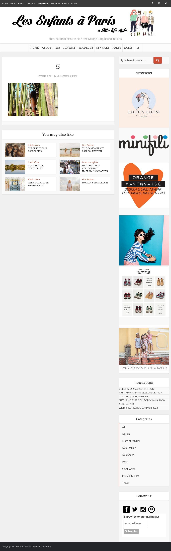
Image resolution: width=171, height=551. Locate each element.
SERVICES (55, 3)
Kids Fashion (34, 145)
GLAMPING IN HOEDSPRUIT (35, 167)
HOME (5, 3)
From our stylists (90, 162)
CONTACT (30, 3)
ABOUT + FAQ (17, 3)
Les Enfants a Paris (67, 75)
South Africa (33, 162)
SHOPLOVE (42, 3)
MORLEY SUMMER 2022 (95, 182)
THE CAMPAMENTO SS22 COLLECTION (93, 150)
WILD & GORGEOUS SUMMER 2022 (38, 184)
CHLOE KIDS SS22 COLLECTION (37, 150)
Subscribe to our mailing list (141, 516)
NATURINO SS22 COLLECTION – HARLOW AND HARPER (95, 168)
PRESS (65, 3)
